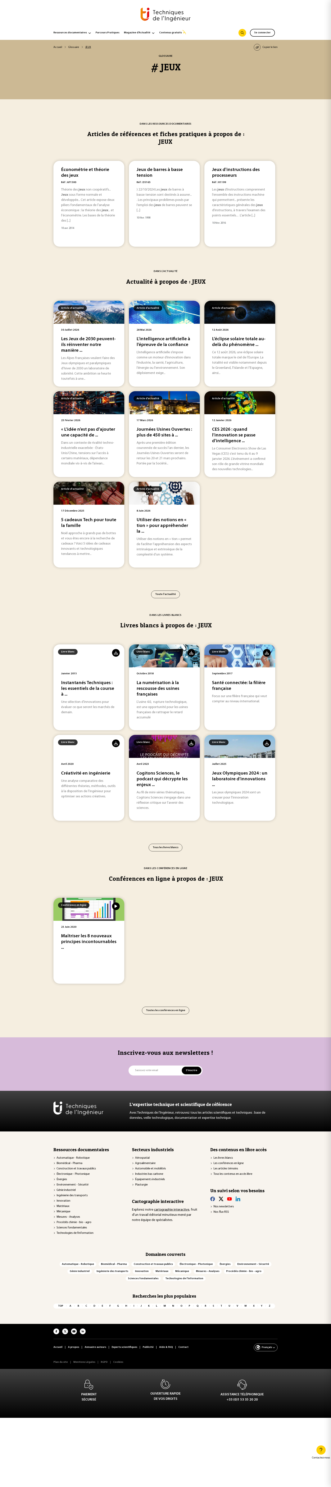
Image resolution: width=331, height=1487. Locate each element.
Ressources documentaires (70, 32)
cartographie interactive (171, 1210)
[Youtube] (229, 1199)
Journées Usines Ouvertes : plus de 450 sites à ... (164, 432)
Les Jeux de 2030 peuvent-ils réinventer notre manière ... (88, 345)
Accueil (57, 47)
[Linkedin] (238, 1199)
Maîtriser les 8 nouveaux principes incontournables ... (88, 942)
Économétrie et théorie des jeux (85, 173)
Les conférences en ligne (228, 1163)
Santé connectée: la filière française (238, 686)
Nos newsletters (223, 1206)
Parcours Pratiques (107, 32)
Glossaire (73, 47)
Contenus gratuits (170, 32)
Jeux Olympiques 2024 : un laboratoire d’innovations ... (239, 779)
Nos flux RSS (221, 1211)
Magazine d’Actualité (137, 32)
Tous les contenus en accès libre (232, 1174)
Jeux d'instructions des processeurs (236, 173)
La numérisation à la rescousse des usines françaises (158, 689)
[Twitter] (221, 1199)
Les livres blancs (223, 1157)
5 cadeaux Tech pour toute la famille (88, 523)
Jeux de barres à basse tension (160, 173)
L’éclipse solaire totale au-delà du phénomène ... (238, 342)
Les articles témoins (225, 1168)
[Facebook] (212, 1199)
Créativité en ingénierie (85, 773)
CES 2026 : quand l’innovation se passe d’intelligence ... (234, 435)
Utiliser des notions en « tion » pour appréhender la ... (162, 526)
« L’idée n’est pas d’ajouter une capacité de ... (88, 432)
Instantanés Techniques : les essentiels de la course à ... (87, 689)
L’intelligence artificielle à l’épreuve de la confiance (163, 342)
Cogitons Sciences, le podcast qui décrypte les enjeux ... (162, 779)
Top (60, 1306)
